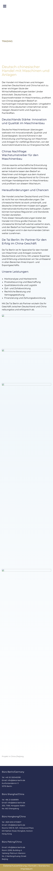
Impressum (27, 869)
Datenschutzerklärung (15, 865)
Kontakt (32, 865)
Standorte (43, 865)
